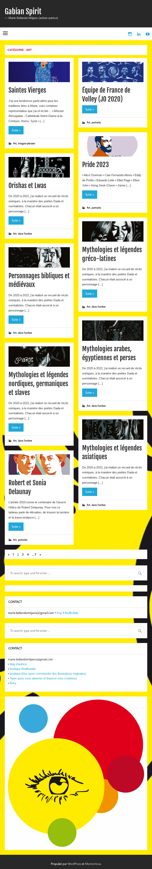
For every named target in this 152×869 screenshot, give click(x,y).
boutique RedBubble (23, 669)
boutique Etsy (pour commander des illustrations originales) (48, 673)
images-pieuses (26, 143)
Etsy (59, 613)
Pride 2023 (95, 165)
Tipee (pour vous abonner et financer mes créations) (43, 678)
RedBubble (71, 613)
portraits (96, 122)
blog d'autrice (18, 664)
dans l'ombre (25, 233)
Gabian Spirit (23, 11)
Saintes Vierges (27, 90)
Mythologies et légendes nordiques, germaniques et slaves (38, 384)
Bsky (13, 683)
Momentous (93, 864)
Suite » (16, 130)
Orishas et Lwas (27, 186)
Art (15, 143)
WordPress (74, 864)
